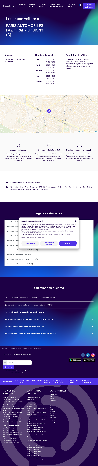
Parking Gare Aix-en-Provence (10, 429)
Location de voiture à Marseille (34, 444)
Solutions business (71, 5)
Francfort (52, 415)
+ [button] (2, 97)
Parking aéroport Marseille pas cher (12, 420)
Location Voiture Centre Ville (37, 440)
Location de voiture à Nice (33, 449)
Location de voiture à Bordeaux (34, 453)
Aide (16, 380)
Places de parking (42, 5)
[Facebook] (83, 355)
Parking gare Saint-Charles (10, 438)
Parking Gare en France (11, 425)
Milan (51, 402)
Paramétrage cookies (73, 381)
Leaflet (75, 132)
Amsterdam (53, 422)
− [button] (2, 100)
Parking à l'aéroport (10, 397)
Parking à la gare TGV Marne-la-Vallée (12, 432)
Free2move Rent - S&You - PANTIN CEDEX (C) (22, 250)
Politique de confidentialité (58, 381)
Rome (51, 404)
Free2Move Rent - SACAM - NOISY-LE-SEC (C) (22, 259)
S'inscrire (8, 367)
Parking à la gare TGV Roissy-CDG (11, 427)
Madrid (52, 398)
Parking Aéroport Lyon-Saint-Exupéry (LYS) (13, 418)
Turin (51, 406)
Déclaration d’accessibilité (86, 381)
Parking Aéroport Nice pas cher (10, 416)
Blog (33, 380)
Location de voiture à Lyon (33, 445)
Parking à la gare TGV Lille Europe (11, 442)
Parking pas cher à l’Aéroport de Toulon (12, 406)
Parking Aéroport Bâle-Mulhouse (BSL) (12, 421)
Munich (52, 419)
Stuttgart (52, 421)
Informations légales (24, 381)
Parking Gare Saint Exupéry (10, 440)
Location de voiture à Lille (33, 455)
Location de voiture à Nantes (34, 451)
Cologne (52, 411)
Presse (39, 380)
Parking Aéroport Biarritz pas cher (11, 399)
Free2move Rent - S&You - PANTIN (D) (20, 264)
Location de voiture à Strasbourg (35, 459)
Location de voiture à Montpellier (35, 457)
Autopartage (21, 4)
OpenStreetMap (83, 132)
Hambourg (53, 417)
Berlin (51, 409)
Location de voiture (32, 5)
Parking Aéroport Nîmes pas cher (11, 404)
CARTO (95, 132)
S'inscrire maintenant (89, 6)
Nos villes (54, 394)
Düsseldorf (53, 413)
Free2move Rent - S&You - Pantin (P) (19, 254)
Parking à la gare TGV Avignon (10, 430)
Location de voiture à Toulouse (34, 447)
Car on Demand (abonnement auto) (56, 5)
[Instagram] (93, 355)
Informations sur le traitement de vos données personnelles (17, 372)
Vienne (52, 407)
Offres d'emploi (47, 381)
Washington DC (54, 400)
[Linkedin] (88, 355)
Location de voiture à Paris (33, 442)
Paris (51, 396)
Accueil (4, 348)
